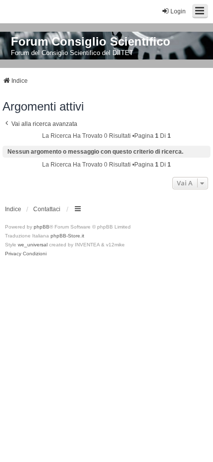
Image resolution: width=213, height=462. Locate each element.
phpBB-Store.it (67, 235)
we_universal (33, 244)
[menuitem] (13, 253)
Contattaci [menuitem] (46, 209)
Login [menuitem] (178, 11)
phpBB (42, 227)
